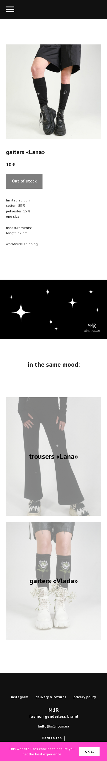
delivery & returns (50, 697)
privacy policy (84, 697)
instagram (19, 697)
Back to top (52, 738)
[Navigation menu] (10, 9)
